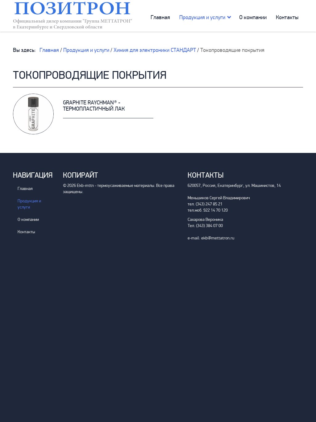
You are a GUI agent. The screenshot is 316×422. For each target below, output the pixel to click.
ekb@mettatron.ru (217, 238)
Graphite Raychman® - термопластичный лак (94, 105)
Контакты (287, 17)
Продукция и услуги (202, 17)
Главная (160, 17)
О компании (253, 17)
